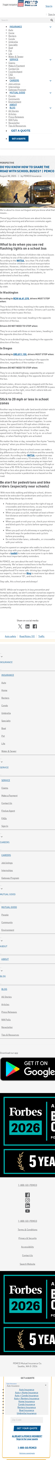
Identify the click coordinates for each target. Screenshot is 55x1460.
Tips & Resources (17, 125)
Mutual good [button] (17, 93)
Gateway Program (10, 877)
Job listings (7, 862)
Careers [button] (14, 80)
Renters (5, 697)
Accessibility (27, 1246)
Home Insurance (26, 1401)
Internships (7, 870)
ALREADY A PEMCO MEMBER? (27, 1437)
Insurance (7, 674)
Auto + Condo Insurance (26, 1395)
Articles (5, 1004)
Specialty (13, 44)
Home (4, 690)
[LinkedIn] (27, 1205)
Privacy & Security (27, 1238)
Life (3, 743)
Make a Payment (9, 795)
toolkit (14, 553)
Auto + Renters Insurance (26, 1398)
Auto (3, 682)
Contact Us (6, 803)
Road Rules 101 (27, 636)
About (5, 959)
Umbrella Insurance (27, 1413)
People (5, 914)
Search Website (27, 1263)
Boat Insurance (26, 1410)
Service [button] (14, 59)
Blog (29, 573)
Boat (3, 728)
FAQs (4, 818)
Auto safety (10, 636)
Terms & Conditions (27, 1229)
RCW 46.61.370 (21, 298)
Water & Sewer (8, 751)
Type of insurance (11, 1383)
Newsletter (7, 1027)
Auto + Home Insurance (26, 1392)
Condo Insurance (26, 1404)
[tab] (27, 659)
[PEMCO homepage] (27, 3)
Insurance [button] (16, 27)
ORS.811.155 (20, 354)
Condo (4, 705)
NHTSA (20, 260)
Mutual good (9, 907)
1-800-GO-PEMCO (27, 1185)
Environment (7, 929)
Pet (3, 735)
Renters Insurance (26, 1407)
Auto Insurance (26, 1389)
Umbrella (6, 713)
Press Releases (9, 1011)
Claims (4, 787)
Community (7, 922)
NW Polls (6, 1019)
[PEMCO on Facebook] (27, 1195)
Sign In (49, 6)
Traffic (41, 636)
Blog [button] (12, 108)
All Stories (6, 996)
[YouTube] (27, 1211)
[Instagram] (27, 1200)
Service (5, 780)
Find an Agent (15, 71)
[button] (20, 130)
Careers (6, 855)
